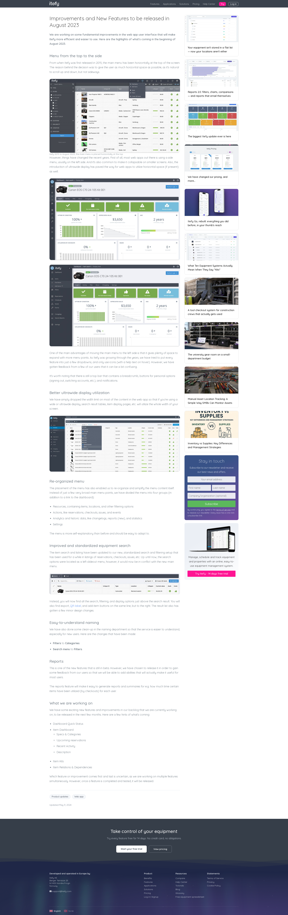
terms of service (223, 510)
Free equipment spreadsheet (190, 896)
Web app (79, 796)
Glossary (180, 893)
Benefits (148, 878)
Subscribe (211, 504)
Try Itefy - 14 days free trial (211, 573)
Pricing (196, 4)
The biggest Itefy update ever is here (209, 136)
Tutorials (180, 885)
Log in (233, 4)
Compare (180, 878)
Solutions (184, 4)
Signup (155, 896)
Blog (178, 889)
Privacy (210, 882)
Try (222, 4)
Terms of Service (215, 878)
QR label (75, 606)
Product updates (60, 796)
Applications (169, 4)
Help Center (209, 4)
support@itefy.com (61, 891)
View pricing (160, 849)
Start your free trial (131, 848)
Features (154, 4)
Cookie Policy (213, 885)
